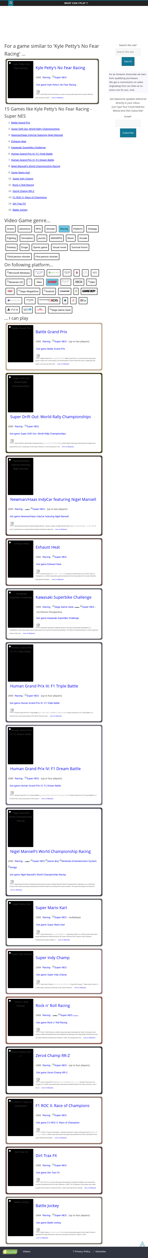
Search (128, 61)
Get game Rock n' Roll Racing (51, 1022)
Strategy (92, 228)
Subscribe (128, 132)
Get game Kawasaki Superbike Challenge (57, 618)
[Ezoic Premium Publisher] (10, 1253)
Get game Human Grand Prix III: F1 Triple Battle (34, 703)
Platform (78, 228)
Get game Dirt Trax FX (48, 1172)
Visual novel (59, 247)
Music (70, 238)
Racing (46, 77)
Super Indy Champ (23, 178)
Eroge (24, 247)
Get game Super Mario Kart (50, 924)
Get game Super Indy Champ (51, 974)
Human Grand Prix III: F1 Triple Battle (32, 153)
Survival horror (79, 247)
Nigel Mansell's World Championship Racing (35, 166)
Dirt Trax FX (19, 203)
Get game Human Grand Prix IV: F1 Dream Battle (35, 785)
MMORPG (56, 238)
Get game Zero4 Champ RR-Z (52, 1072)
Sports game (40, 247)
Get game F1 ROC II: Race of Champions (57, 1122)
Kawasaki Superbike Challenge (28, 147)
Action (10, 228)
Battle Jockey (20, 209)
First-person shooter (46, 256)
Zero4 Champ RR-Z (23, 191)
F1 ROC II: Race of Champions (30, 197)
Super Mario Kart (20, 172)
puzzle (42, 238)
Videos (26, 1251)
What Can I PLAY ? (76, 3)
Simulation (27, 238)
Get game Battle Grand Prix (50, 349)
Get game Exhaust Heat (48, 564)
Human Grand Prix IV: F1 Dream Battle (32, 160)
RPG (38, 228)
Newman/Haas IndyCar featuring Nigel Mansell (37, 135)
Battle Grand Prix (20, 122)
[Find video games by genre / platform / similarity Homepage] (10, 3)
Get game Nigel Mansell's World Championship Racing (37, 874)
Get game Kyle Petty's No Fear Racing (56, 84)
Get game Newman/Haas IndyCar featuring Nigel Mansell (39, 516)
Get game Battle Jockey (48, 1222)
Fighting (11, 238)
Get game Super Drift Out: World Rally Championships (37, 433)
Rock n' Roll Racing (23, 185)
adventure (24, 228)
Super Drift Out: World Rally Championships (35, 128)
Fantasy (11, 247)
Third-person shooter (18, 256)
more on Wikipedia (57, 98)
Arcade (83, 238)
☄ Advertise (99, 1251)
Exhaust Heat (18, 141)
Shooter (50, 228)
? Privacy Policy (81, 1251)
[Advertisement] (74, 24)
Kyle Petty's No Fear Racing (60, 67)
